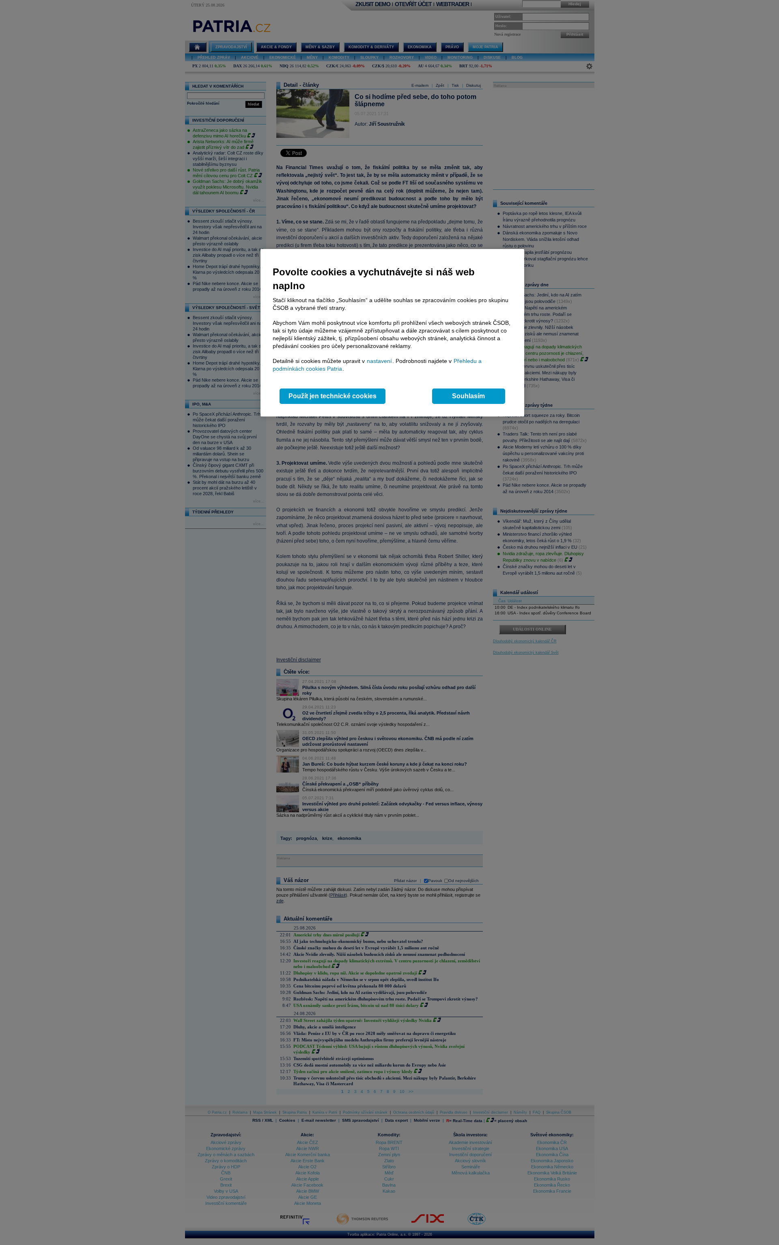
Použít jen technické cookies (332, 396)
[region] (392, 332)
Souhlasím (468, 396)
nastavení (379, 361)
